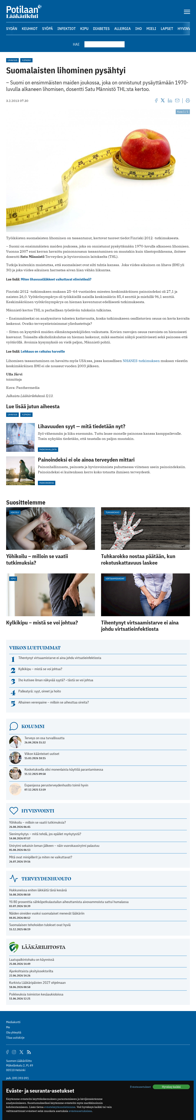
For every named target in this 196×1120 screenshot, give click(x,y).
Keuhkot (30, 28)
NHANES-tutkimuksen (141, 361)
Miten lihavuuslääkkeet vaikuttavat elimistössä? (56, 279)
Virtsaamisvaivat (115, 578)
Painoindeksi (46, 482)
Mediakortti (13, 1022)
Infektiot (66, 28)
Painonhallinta (48, 449)
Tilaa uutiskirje (15, 1037)
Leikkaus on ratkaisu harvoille (43, 351)
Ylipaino (26, 60)
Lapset (167, 28)
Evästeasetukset (140, 1087)
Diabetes (101, 28)
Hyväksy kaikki (171, 1087)
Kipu (84, 28)
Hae (76, 44)
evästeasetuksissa (80, 1111)
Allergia (122, 28)
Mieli (151, 28)
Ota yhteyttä (13, 1032)
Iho (138, 28)
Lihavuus (12, 60)
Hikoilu (15, 512)
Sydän (11, 28)
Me (8, 1027)
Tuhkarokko (112, 512)
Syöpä (47, 28)
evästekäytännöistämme (59, 1107)
